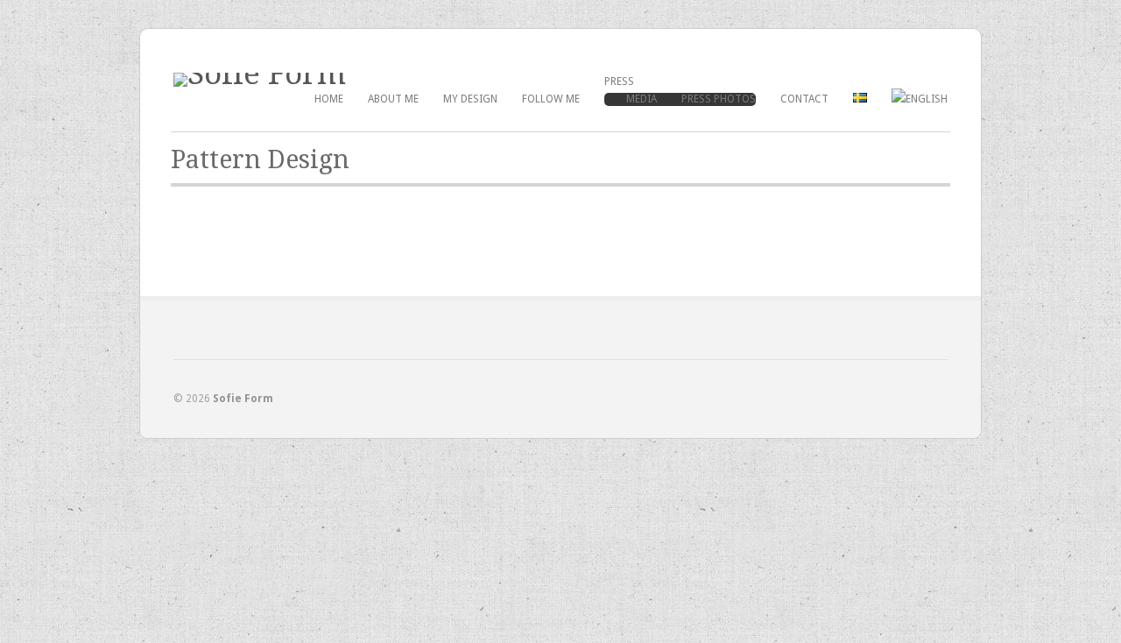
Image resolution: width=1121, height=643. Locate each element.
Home (328, 99)
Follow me (551, 99)
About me (393, 99)
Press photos (718, 99)
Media (641, 99)
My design (470, 99)
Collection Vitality (480, 251)
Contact (804, 99)
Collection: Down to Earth (240, 251)
